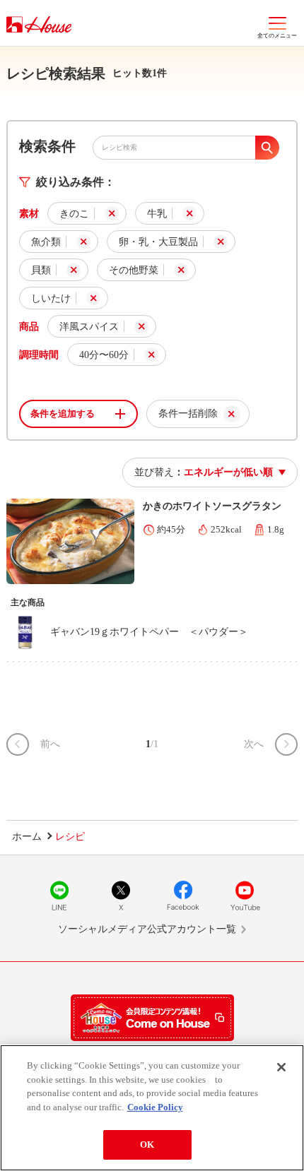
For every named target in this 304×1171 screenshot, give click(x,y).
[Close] (281, 1067)
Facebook (183, 895)
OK (147, 1144)
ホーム (27, 836)
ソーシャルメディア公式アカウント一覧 (147, 929)
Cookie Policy (155, 1107)
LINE (59, 895)
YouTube (244, 895)
